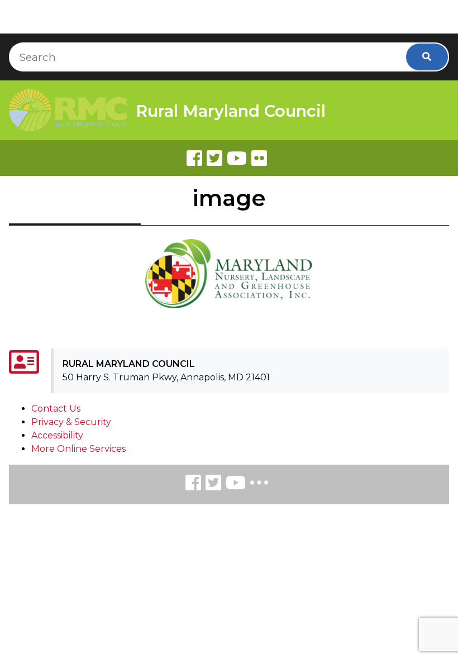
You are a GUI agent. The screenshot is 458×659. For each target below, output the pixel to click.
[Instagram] (213, 484)
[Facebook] (194, 158)
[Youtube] (237, 158)
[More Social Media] (259, 485)
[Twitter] (214, 158)
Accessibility (57, 435)
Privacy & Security (71, 422)
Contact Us (55, 408)
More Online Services (78, 448)
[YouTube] (236, 484)
